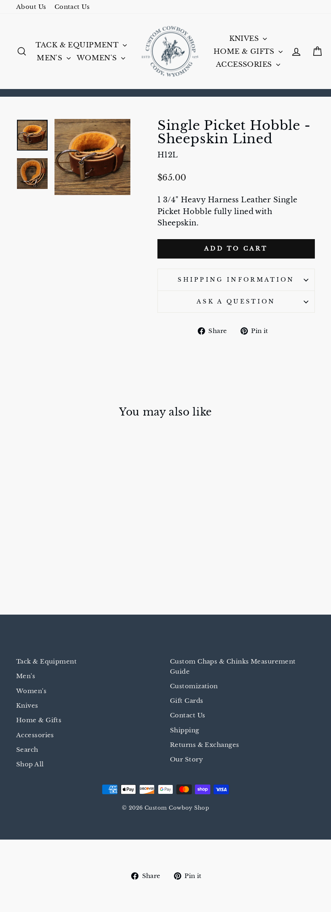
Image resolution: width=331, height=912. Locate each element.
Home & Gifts (245, 51)
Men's (51, 58)
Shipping (184, 730)
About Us (31, 7)
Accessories (245, 64)
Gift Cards (186, 700)
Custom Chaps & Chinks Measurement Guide (233, 666)
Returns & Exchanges (204, 745)
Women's (98, 58)
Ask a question (236, 301)
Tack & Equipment (78, 45)
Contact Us (72, 7)
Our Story (186, 759)
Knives (245, 38)
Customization (194, 686)
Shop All (30, 764)
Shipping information (236, 279)
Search (27, 749)
